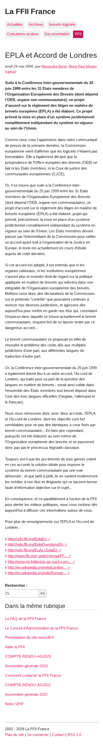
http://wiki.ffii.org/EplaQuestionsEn (35, 544)
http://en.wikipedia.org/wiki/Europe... (37, 573)
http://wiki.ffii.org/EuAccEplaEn (33, 550)
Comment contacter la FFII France (33, 675)
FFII (78, 34)
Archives (36, 24)
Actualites (15, 24)
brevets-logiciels (62, 24)
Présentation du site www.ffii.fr (29, 637)
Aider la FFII (15, 647)
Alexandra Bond (53, 66)
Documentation (56, 34)
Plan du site (14, 734)
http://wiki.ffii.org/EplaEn (27, 539)
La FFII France (30, 11)
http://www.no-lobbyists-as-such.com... (39, 561)
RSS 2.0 (74, 734)
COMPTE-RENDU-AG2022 (28, 685)
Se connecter (38, 734)
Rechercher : (16, 585)
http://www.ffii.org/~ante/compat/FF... (37, 556)
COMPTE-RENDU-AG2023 (28, 656)
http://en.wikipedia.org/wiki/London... (37, 567)
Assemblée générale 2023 (26, 666)
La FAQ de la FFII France (25, 618)
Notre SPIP (14, 704)
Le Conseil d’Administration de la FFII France (41, 628)
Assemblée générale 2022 (26, 694)
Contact (58, 734)
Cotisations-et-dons (23, 34)
